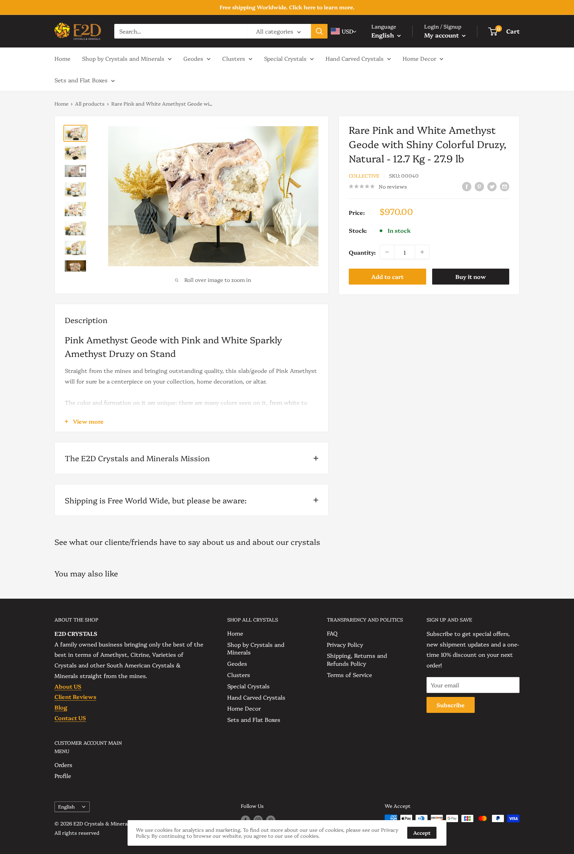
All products (90, 103)
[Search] (319, 31)
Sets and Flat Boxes (81, 80)
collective (364, 175)
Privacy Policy (345, 644)
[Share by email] (504, 185)
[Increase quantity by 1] (422, 252)
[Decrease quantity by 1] (387, 252)
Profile (62, 775)
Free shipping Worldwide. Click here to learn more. (287, 7)
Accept (421, 832)
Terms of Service (349, 674)
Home (62, 58)
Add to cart (387, 276)
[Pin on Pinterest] (479, 185)
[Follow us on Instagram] (258, 819)
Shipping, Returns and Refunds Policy (357, 659)
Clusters (233, 58)
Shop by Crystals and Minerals (123, 58)
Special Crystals (285, 58)
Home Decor (419, 58)
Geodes (193, 58)
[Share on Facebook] (466, 185)
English (66, 806)
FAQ (332, 633)
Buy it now (470, 276)
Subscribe (450, 705)
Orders (63, 764)
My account (442, 35)
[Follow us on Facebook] (245, 819)
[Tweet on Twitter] (492, 185)
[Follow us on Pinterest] (270, 819)
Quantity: (362, 252)
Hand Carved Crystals (355, 58)
